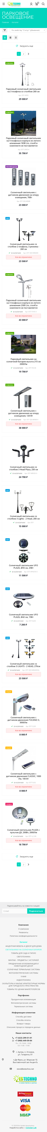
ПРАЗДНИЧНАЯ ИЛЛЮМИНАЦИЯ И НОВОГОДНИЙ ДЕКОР (23, 964)
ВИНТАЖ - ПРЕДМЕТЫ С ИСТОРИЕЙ (23, 960)
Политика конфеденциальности (23, 936)
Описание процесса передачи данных (23, 1027)
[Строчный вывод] (10, 37)
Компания (23, 925)
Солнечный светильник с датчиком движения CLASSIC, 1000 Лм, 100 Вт (23, 776)
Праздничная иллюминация (23, 999)
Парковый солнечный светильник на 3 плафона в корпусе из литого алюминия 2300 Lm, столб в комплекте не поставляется (23, 304)
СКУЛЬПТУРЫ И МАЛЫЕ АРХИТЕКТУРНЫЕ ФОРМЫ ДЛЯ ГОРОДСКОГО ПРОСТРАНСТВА (23, 984)
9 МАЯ (23, 976)
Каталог (23, 942)
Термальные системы (23, 1006)
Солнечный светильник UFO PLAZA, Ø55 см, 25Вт (23, 566)
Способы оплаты (23, 1020)
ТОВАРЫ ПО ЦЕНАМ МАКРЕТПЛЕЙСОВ (23, 989)
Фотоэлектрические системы (23, 1003)
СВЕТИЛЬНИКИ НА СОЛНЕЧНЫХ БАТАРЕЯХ (23, 949)
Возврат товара (23, 1023)
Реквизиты (23, 932)
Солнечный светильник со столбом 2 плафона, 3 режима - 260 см (23, 246)
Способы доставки (23, 1016)
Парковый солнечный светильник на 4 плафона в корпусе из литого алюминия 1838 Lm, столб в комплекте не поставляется (23, 142)
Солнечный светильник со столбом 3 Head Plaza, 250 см (23, 468)
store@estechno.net (25, 1069)
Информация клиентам (23, 1012)
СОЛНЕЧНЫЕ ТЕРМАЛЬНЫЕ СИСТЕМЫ (23, 969)
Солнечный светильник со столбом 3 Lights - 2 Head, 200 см (23, 517)
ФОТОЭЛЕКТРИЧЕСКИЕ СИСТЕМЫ (23, 973)
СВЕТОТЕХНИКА (23, 956)
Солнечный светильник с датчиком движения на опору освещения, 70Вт (23, 195)
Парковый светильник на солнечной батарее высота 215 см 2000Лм (23, 361)
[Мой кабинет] (31, 4)
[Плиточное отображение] (5, 37)
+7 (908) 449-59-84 (23, 1040)
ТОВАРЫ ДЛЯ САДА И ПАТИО (23, 953)
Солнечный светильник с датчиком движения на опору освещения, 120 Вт (23, 413)
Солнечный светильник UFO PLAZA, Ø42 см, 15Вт (23, 615)
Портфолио (23, 995)
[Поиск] (43, 4)
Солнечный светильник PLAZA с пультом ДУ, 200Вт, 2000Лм (23, 831)
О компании (23, 929)
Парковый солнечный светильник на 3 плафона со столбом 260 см (23, 90)
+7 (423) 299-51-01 (23, 1037)
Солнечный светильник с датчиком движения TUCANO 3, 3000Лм (24, 720)
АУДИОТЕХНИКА (24, 980)
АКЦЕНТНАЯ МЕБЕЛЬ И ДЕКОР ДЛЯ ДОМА (24, 946)
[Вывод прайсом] (16, 37)
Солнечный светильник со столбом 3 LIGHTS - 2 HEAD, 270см (23, 665)
